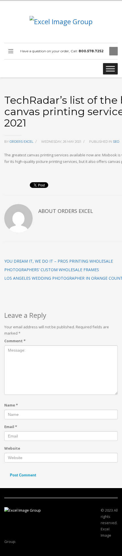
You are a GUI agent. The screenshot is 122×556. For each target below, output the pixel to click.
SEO (116, 142)
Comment (15, 340)
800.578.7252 (91, 51)
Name (11, 405)
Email (10, 426)
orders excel (22, 142)
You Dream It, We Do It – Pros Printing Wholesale (58, 261)
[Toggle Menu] (110, 68)
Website (12, 448)
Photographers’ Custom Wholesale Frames (51, 269)
